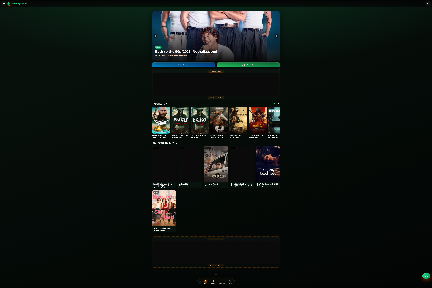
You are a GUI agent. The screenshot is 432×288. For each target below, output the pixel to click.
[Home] (9, 4)
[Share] (428, 3)
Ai (427, 276)
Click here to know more (216, 71)
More (275, 104)
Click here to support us (216, 97)
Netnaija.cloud (19, 3)
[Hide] (200, 282)
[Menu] (3, 3)
